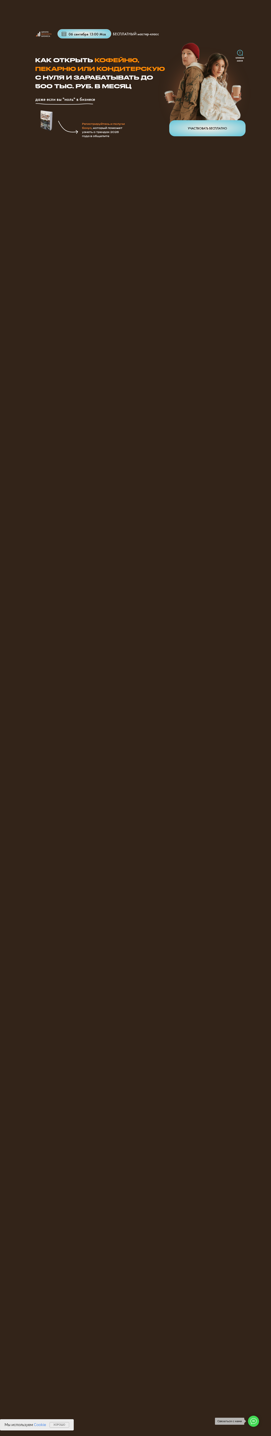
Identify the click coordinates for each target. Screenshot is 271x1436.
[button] (207, 87)
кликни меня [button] (240, 59)
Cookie (40, 1425)
